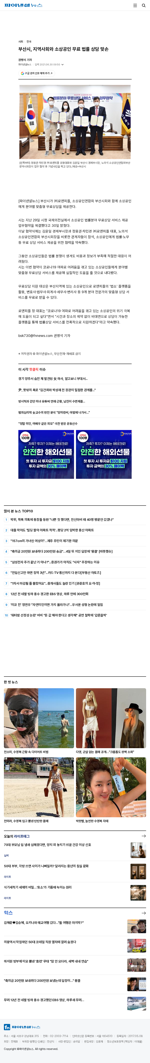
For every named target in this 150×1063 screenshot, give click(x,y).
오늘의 (17, 836)
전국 (29, 41)
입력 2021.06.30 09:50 (47, 64)
